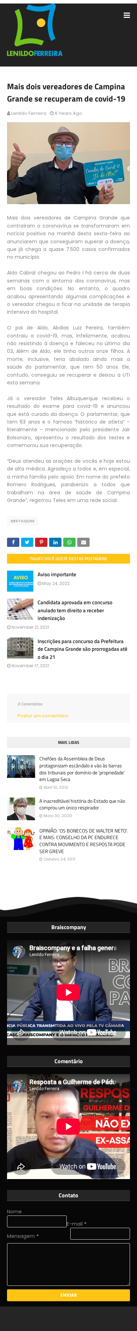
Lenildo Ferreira (28, 113)
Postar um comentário (43, 715)
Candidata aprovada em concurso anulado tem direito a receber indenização (75, 610)
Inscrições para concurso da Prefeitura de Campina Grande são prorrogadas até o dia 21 (83, 649)
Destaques (22, 521)
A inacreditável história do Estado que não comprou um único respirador (82, 804)
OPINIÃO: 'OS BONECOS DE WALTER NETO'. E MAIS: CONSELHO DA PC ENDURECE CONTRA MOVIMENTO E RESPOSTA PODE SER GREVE (83, 841)
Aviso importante (57, 574)
